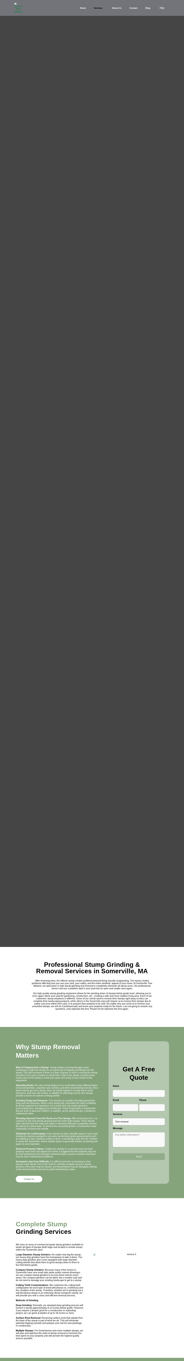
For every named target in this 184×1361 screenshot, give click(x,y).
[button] (99, 8)
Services (98, 8)
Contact (133, 8)
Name (116, 1086)
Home (83, 8)
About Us (116, 8)
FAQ (162, 8)
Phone (142, 1100)
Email (116, 1100)
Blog (147, 8)
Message (118, 1128)
